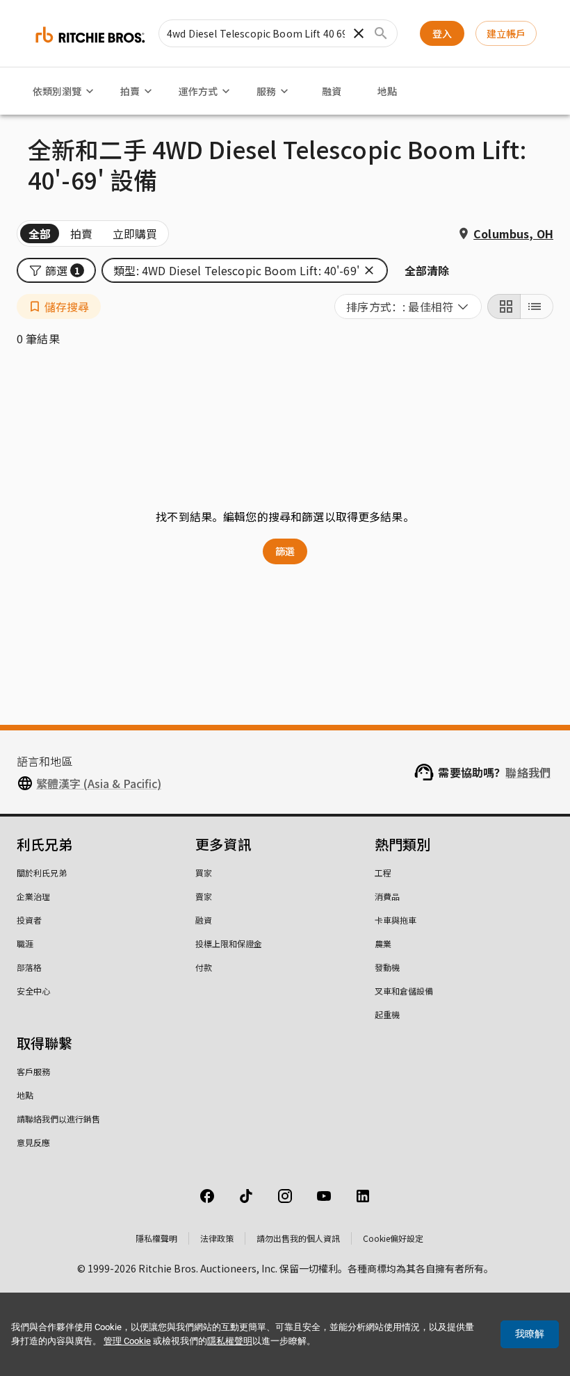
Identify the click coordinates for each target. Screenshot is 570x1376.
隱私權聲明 (156, 1238)
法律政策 (217, 1238)
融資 (331, 91)
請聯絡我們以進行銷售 (58, 1118)
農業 (383, 943)
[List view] (536, 306)
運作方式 (198, 91)
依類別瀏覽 (57, 91)
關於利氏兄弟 (42, 872)
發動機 (387, 967)
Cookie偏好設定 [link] (393, 1238)
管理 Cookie (127, 1341)
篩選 (285, 551)
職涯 (25, 943)
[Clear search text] (358, 33)
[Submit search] (381, 33)
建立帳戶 (506, 33)
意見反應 (33, 1142)
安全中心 (33, 991)
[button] (56, 270)
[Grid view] (504, 306)
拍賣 (130, 91)
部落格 (29, 967)
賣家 (203, 896)
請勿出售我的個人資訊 (298, 1238)
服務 (266, 91)
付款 (203, 967)
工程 (383, 872)
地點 (387, 91)
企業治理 (33, 896)
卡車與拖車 (395, 920)
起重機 (387, 1014)
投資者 (29, 920)
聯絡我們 (528, 772)
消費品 (387, 896)
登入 (442, 33)
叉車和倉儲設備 (404, 991)
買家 (203, 872)
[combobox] (408, 306)
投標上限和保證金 (228, 943)
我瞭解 (529, 1333)
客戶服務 (33, 1071)
